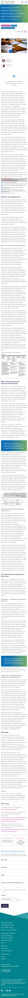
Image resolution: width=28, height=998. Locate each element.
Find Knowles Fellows (6, 950)
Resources (4, 946)
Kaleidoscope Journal (5, 19)
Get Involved (5, 954)
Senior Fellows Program (7, 927)
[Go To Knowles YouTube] (9, 990)
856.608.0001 (7, 970)
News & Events (4, 948)
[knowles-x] (4, 990)
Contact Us (4, 959)
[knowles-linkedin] (7, 990)
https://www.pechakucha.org (8, 809)
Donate (3, 956)
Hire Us (3, 942)
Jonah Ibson (8, 64)
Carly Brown (8, 59)
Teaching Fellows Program (7, 925)
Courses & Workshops (6, 935)
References (5, 804)
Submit (5, 906)
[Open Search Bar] (22, 2)
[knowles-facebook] (2, 990)
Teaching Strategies (8, 28)
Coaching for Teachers (6, 940)
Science (14, 25)
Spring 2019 (14, 19)
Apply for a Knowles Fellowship (9, 929)
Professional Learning (8, 933)
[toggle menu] (26, 3)
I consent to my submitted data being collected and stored (14, 890)
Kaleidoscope (6, 25)
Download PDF (20, 31)
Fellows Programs (7, 922)
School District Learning (7, 938)
